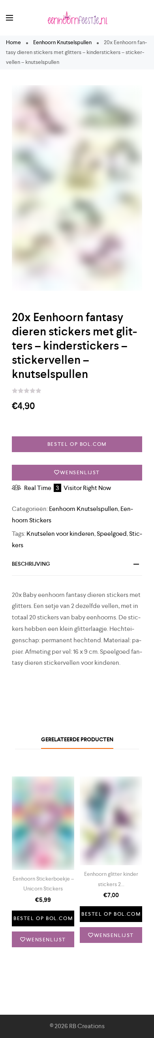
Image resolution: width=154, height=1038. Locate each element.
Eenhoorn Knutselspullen (62, 42)
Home (13, 42)
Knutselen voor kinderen (60, 533)
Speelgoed (112, 533)
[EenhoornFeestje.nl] (77, 18)
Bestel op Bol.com (77, 444)
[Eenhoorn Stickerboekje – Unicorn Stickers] (43, 823)
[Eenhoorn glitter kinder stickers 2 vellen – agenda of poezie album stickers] (111, 821)
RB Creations (87, 1026)
